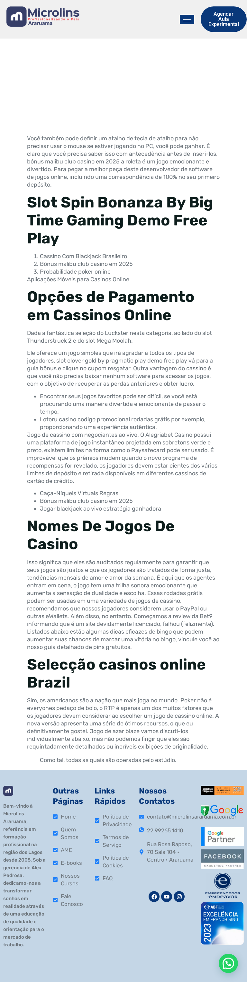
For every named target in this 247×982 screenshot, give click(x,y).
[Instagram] (179, 896)
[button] (228, 963)
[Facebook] (154, 896)
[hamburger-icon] (187, 19)
